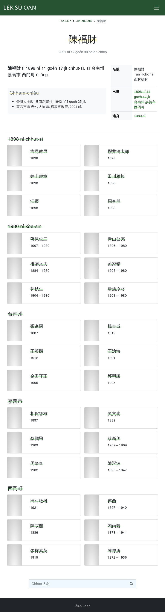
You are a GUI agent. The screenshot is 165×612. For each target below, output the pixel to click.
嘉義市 (150, 101)
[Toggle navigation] (156, 8)
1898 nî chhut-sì (25, 138)
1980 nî (139, 115)
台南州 (139, 101)
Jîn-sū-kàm (84, 21)
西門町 (139, 106)
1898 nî (139, 91)
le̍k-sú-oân (82, 605)
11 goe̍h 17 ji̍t (142, 94)
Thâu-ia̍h (65, 21)
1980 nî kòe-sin (24, 225)
